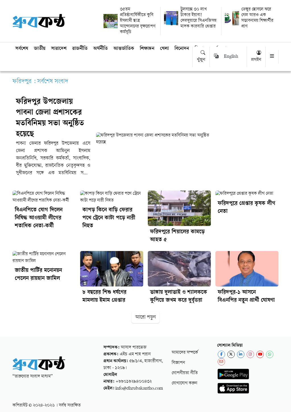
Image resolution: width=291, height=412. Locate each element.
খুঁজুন (201, 60)
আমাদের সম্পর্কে (185, 352)
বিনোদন (181, 49)
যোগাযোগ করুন (184, 383)
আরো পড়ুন (145, 317)
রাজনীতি (80, 49)
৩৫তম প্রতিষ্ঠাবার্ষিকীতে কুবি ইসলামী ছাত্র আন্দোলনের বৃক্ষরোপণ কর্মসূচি (137, 21)
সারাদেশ (58, 49)
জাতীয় (39, 49)
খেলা (164, 49)
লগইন (256, 60)
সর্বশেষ (21, 49)
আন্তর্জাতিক (123, 49)
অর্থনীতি (100, 49)
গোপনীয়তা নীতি (185, 373)
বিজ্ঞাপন (178, 363)
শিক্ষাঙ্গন (147, 49)
